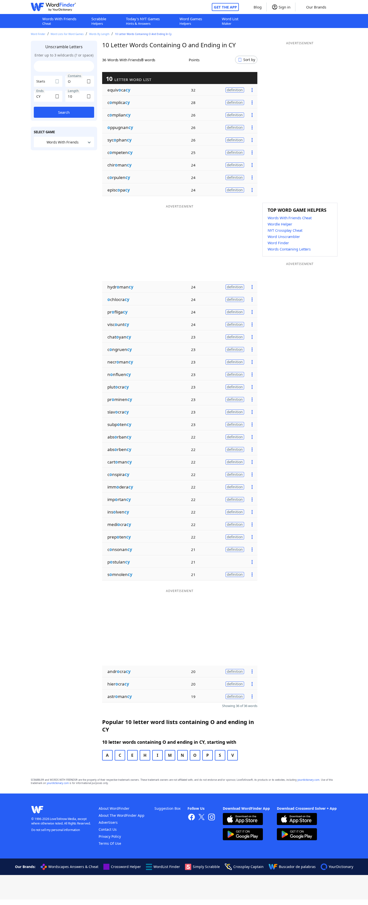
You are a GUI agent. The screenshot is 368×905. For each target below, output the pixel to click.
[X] (202, 817)
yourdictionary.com (308, 780)
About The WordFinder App (121, 815)
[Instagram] (212, 817)
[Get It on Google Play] (243, 835)
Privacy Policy (110, 836)
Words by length (99, 34)
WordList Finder (166, 866)
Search (64, 112)
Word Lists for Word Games (67, 34)
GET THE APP (225, 7)
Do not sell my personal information (55, 830)
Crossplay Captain (248, 866)
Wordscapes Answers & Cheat (73, 866)
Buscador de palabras (297, 866)
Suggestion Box (167, 808)
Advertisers (108, 822)
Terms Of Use (110, 843)
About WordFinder (114, 808)
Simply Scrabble (206, 866)
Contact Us (108, 829)
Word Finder (38, 34)
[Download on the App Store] (243, 819)
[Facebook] (192, 817)
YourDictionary (341, 866)
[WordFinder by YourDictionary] (53, 7)
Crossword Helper (126, 866)
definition (235, 90)
